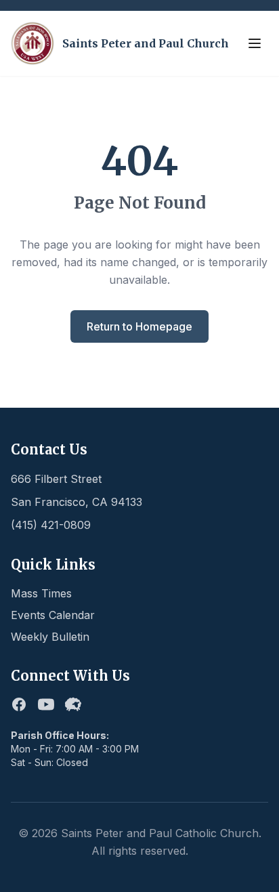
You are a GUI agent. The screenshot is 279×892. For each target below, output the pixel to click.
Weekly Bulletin (50, 636)
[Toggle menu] (254, 43)
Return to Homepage (139, 326)
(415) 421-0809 (51, 525)
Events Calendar (53, 615)
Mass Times (41, 593)
